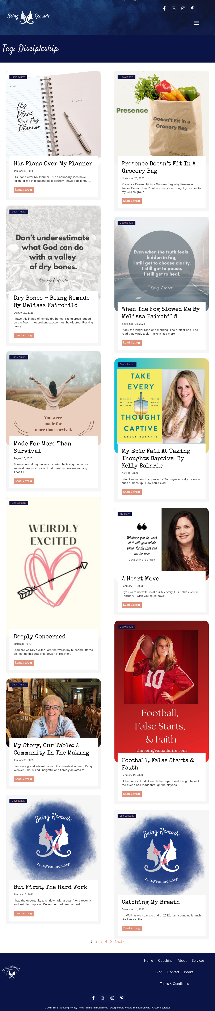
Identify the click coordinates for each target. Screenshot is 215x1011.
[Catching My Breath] (161, 857)
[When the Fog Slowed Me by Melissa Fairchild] (161, 263)
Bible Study (18, 77)
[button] (197, 23)
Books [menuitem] (188, 972)
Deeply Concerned (40, 637)
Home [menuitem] (148, 960)
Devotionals (126, 77)
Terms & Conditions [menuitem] (174, 984)
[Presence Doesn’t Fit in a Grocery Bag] (161, 118)
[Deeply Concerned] (53, 567)
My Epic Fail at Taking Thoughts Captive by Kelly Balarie (156, 459)
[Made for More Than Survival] (53, 398)
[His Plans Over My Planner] (53, 118)
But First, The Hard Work (50, 888)
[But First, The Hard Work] (53, 842)
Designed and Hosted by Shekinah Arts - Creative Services (140, 1007)
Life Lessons (19, 502)
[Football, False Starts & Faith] (161, 691)
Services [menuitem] (198, 960)
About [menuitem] (182, 960)
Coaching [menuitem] (165, 960)
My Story (125, 513)
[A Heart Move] (161, 544)
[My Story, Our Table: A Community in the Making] (53, 713)
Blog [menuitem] (158, 972)
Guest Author (19, 211)
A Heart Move (140, 579)
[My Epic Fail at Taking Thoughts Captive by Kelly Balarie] (161, 405)
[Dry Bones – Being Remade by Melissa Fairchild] (53, 252)
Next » (120, 941)
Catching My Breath (151, 902)
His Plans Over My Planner (53, 164)
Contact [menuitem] (173, 972)
